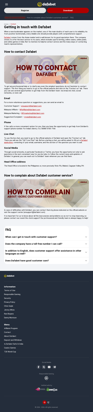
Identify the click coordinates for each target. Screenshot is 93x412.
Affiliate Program (11, 328)
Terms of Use (9, 290)
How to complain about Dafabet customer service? (47, 18)
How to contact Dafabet (15, 18)
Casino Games (10, 348)
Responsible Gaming (12, 294)
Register (25, 10)
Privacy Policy (9, 302)
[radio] (44, 402)
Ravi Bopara (9, 314)
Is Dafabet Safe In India (13, 344)
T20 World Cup (10, 352)
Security (7, 298)
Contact (7, 332)
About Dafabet (10, 336)
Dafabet (7, 37)
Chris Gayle (8, 306)
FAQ (72, 18)
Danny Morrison (10, 318)
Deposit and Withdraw (13, 340)
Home (6, 24)
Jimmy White (9, 310)
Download (68, 10)
